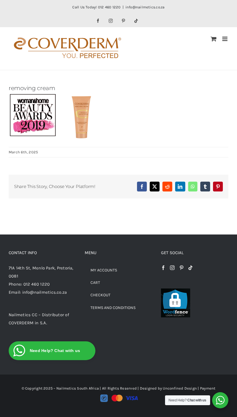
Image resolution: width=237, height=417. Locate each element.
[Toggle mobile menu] (225, 39)
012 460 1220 (36, 284)
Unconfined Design (180, 388)
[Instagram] (172, 267)
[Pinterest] (181, 267)
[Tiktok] (190, 267)
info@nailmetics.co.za (145, 7)
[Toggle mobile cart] (213, 39)
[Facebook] (163, 267)
